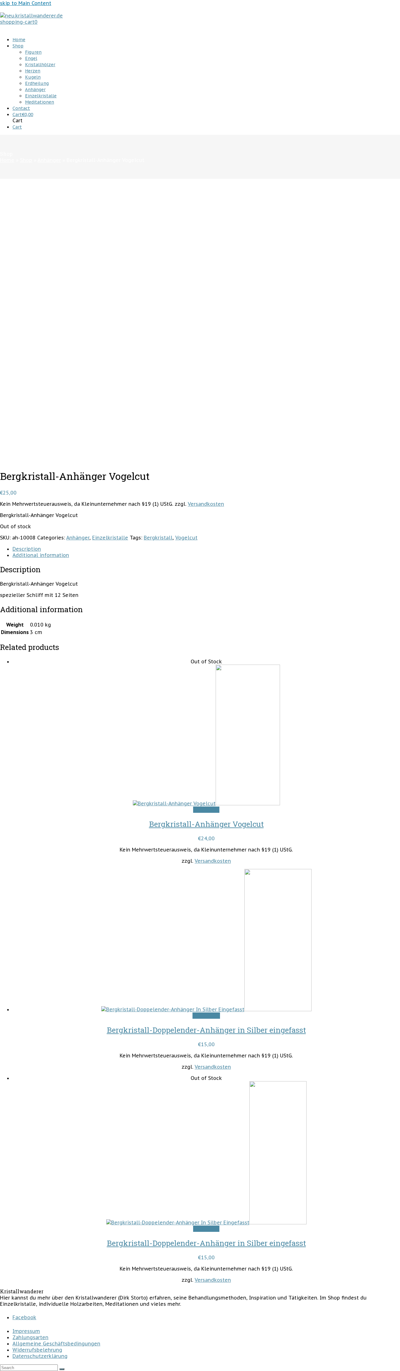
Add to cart (206, 1015)
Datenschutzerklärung (40, 1356)
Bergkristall (158, 537)
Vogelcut (186, 537)
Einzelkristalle (110, 537)
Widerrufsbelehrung (37, 1350)
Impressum (26, 1331)
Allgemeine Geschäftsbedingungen (56, 1343)
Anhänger (77, 537)
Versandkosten (206, 504)
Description (26, 549)
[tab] (206, 549)
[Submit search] (61, 1369)
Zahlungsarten (30, 1337)
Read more (206, 810)
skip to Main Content (25, 3)
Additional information (40, 555)
